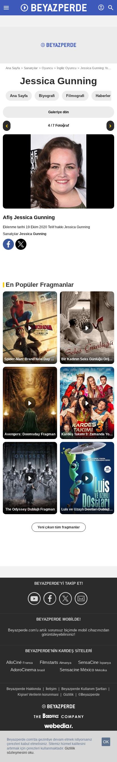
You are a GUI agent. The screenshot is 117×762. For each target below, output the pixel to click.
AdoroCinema (23, 669)
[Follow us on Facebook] (50, 598)
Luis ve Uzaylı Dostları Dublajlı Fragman (87, 509)
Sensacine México (77, 669)
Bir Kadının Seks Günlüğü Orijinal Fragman (87, 359)
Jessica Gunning (58, 80)
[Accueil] (54, 7)
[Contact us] (82, 598)
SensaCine (88, 662)
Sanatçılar (31, 68)
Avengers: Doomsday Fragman (30, 434)
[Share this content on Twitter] (20, 244)
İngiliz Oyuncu (66, 68)
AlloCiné (14, 662)
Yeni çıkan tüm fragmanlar (58, 527)
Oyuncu (47, 68)
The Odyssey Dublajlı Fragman (30, 509)
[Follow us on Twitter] (66, 598)
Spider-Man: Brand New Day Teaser (30, 359)
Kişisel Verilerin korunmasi (38, 695)
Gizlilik (68, 695)
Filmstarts (49, 662)
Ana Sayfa (13, 68)
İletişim (51, 689)
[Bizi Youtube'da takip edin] (35, 598)
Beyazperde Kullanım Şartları (83, 689)
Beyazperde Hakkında (24, 689)
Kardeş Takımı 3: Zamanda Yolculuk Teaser (87, 434)
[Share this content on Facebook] (8, 244)
